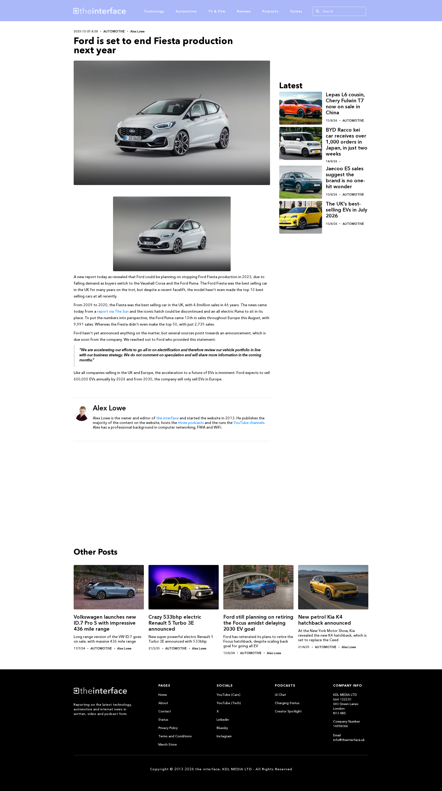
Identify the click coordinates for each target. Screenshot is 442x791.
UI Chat (280, 695)
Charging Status (287, 703)
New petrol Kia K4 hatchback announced (324, 620)
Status (163, 719)
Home (162, 695)
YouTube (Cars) (228, 695)
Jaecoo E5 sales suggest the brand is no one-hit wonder (345, 177)
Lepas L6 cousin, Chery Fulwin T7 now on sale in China (345, 103)
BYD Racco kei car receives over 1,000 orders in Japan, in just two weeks (346, 142)
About (163, 703)
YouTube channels (248, 422)
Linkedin (223, 719)
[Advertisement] (172, 480)
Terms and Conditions (175, 736)
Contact (164, 711)
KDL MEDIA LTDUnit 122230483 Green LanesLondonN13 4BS (345, 704)
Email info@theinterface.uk (349, 737)
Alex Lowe (137, 31)
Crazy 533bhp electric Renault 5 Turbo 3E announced (174, 623)
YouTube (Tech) (229, 703)
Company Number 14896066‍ (346, 723)
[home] (121, 10)
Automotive (186, 11)
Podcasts (270, 11)
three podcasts (191, 422)
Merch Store (167, 744)
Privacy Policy (168, 728)
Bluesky (222, 728)
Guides (296, 11)
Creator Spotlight (288, 711)
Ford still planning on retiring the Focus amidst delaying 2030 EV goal (258, 623)
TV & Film (216, 11)
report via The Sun (113, 311)
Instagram (224, 736)
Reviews (244, 11)
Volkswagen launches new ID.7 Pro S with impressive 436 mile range (105, 623)
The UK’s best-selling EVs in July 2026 (346, 210)
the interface (167, 418)
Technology (154, 11)
